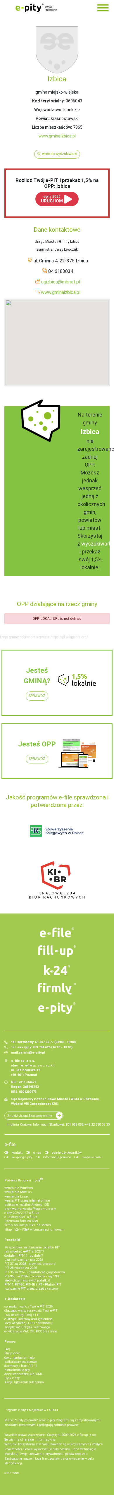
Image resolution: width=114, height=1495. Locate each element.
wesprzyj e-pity (22, 1157)
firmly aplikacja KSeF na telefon (27, 1225)
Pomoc (10, 1341)
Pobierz (23, 1179)
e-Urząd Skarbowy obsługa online (28, 1319)
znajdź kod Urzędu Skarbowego (27, 1327)
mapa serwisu (92, 1157)
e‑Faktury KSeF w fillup (20, 1217)
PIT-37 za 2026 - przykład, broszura (30, 1264)
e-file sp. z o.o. (87, 1435)
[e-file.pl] (57, 932)
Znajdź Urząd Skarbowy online (29, 1116)
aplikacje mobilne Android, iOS (26, 1205)
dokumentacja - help (19, 1358)
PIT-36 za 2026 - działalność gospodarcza (34, 1272)
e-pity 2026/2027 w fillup (21, 1213)
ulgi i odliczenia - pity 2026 (23, 1260)
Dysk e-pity (12, 1378)
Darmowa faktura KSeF (21, 1221)
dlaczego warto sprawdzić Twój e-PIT (31, 1310)
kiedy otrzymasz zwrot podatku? (27, 1280)
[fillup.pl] (57, 951)
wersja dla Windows (18, 1188)
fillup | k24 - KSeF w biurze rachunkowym (34, 1229)
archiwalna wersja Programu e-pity (30, 1209)
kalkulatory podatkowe (20, 1362)
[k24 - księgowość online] (57, 970)
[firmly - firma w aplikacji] (57, 989)
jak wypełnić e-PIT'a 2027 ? (24, 1251)
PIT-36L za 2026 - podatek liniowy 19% (31, 1276)
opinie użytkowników (67, 1153)
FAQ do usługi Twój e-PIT (22, 1315)
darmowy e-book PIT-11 (20, 1366)
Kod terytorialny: (48, 101)
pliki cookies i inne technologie (74, 1449)
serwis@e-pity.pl (32, 1052)
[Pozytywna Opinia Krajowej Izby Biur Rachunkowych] (57, 880)
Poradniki (12, 1240)
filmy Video (12, 1353)
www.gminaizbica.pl (57, 136)
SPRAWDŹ (37, 696)
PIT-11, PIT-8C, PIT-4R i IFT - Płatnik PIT (32, 1284)
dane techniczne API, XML (23, 1374)
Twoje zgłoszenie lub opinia (24, 1382)
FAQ (7, 1349)
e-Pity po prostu (36, 8)
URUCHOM (52, 199)
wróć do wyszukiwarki (59, 154)
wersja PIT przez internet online (27, 1200)
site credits (11, 1473)
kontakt (17, 1153)
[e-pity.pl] (57, 1008)
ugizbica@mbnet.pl (60, 282)
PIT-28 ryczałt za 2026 (20, 1268)
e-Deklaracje (14, 1299)
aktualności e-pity (17, 1370)
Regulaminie (79, 1444)
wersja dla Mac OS (18, 1192)
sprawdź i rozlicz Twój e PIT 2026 (28, 1306)
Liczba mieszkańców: (52, 127)
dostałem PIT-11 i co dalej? (23, 1255)
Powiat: (43, 118)
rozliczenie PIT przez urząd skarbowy (31, 1289)
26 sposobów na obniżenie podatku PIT (32, 1247)
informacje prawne (57, 1157)
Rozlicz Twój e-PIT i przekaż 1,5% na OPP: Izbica (57, 183)
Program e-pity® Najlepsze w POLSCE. (32, 1410)
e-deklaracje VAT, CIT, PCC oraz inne (30, 1331)
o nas (37, 1153)
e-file (9, 1144)
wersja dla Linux (16, 1196)
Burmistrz (45, 249)
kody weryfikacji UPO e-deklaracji (28, 1323)
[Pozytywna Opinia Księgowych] (57, 831)
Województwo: (48, 109)
